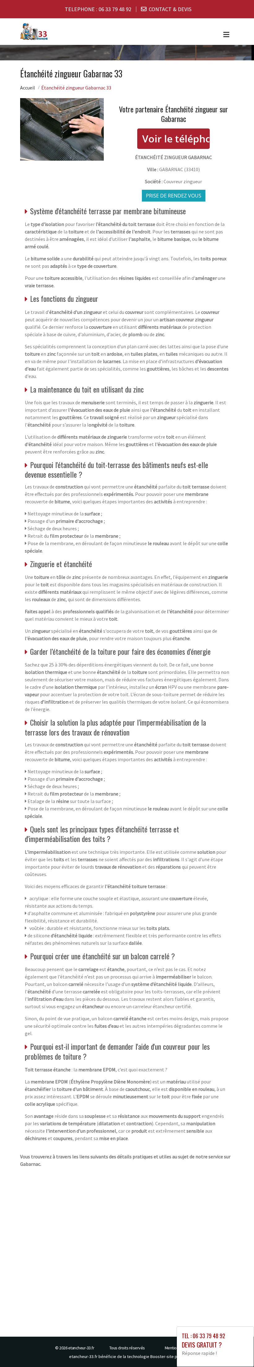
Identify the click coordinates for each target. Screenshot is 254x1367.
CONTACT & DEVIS (170, 9)
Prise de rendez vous (173, 195)
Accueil (27, 88)
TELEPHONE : (98, 9)
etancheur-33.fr (81, 1348)
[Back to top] (237, 1350)
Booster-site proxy (167, 1356)
